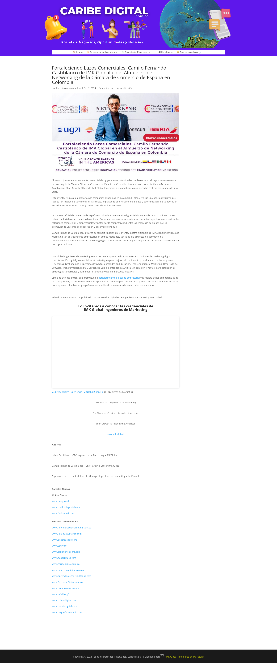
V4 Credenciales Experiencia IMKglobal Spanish (77, 391)
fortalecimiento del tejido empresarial (119, 277)
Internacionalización (122, 88)
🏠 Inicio (78, 52)
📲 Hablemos (165, 52)
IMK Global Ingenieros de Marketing (184, 656)
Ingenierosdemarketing (68, 88)
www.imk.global (115, 434)
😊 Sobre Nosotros (187, 52)
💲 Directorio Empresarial (136, 52)
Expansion (103, 88)
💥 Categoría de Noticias (100, 52)
